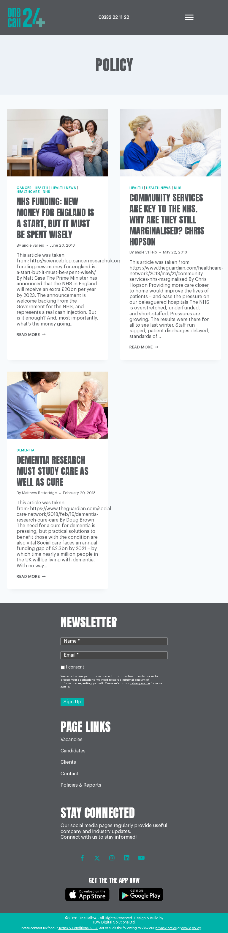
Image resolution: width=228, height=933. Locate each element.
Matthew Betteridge (39, 493)
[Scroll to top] (211, 912)
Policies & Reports (81, 785)
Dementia (25, 450)
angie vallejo (33, 245)
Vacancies (72, 739)
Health (41, 188)
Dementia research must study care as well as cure (52, 471)
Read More (31, 334)
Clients (68, 762)
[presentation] (57, 142)
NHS (46, 191)
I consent (75, 667)
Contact (69, 773)
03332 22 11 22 (114, 17)
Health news (63, 188)
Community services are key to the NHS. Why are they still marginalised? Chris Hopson (166, 219)
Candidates (73, 751)
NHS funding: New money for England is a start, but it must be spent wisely (55, 218)
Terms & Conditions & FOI (78, 928)
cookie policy (191, 928)
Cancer (24, 188)
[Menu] (189, 17)
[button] (82, 858)
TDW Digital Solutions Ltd (113, 922)
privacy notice (166, 928)
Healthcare (28, 191)
